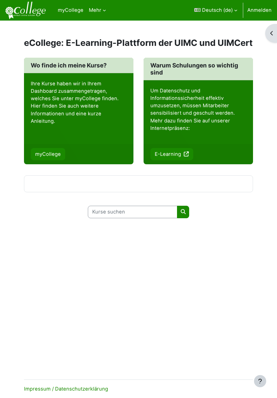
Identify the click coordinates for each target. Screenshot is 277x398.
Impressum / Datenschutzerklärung (66, 389)
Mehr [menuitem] (95, 10)
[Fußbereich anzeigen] (260, 381)
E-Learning (168, 154)
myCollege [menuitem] (70, 10)
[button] (216, 10)
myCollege (48, 154)
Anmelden (259, 10)
